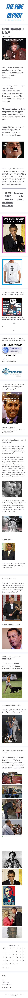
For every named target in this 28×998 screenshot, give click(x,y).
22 (13, 960)
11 (23, 954)
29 (13, 963)
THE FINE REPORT (14, 11)
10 (20, 954)
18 (23, 957)
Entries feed (5, 982)
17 (20, 957)
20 (7, 960)
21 (10, 960)
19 (3, 960)
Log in (4, 980)
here (14, 323)
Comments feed (6, 985)
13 (7, 957)
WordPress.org (6, 987)
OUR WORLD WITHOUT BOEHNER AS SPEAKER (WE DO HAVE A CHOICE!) (7, 199)
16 (17, 957)
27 (7, 963)
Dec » (7, 968)
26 (3, 963)
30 (17, 963)
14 (10, 957)
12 (3, 957)
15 (13, 957)
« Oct (3, 968)
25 (23, 960)
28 (10, 963)
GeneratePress (14, 995)
